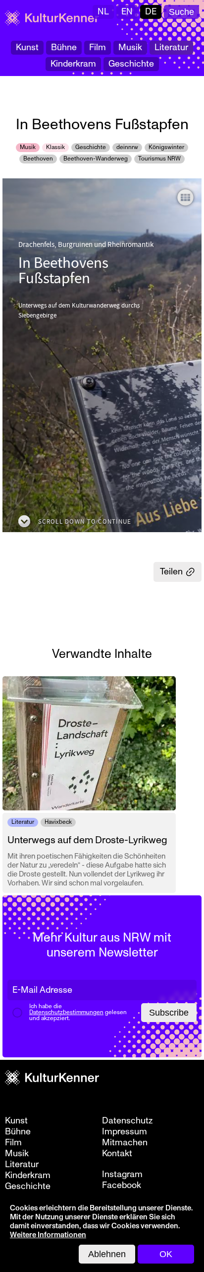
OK (165, 1254)
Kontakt (117, 1153)
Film (97, 47)
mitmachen (125, 1142)
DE (150, 11)
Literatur (171, 47)
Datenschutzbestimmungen (66, 1012)
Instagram (122, 1174)
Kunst (27, 47)
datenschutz (127, 1120)
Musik (130, 47)
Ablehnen (107, 1254)
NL (103, 11)
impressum (124, 1131)
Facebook (121, 1185)
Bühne (64, 47)
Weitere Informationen (48, 1235)
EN (127, 11)
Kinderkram (73, 64)
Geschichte (131, 64)
